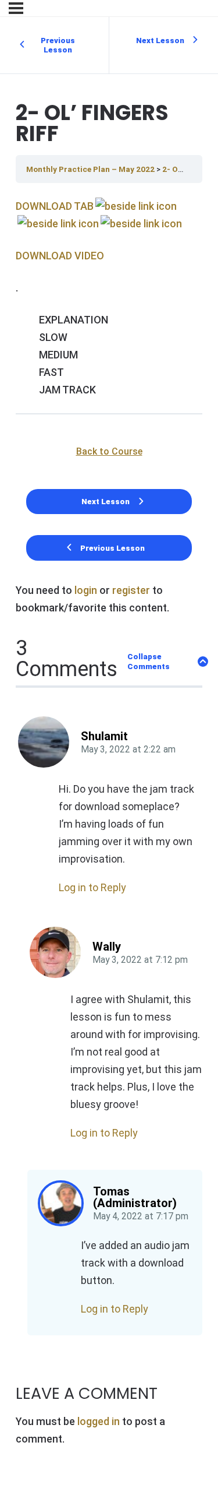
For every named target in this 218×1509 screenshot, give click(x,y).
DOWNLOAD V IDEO (60, 255)
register (131, 590)
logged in (98, 1421)
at (128, 749)
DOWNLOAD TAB (55, 206)
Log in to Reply (92, 887)
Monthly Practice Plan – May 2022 (91, 169)
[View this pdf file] (135, 206)
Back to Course (109, 451)
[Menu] (16, 8)
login (85, 590)
